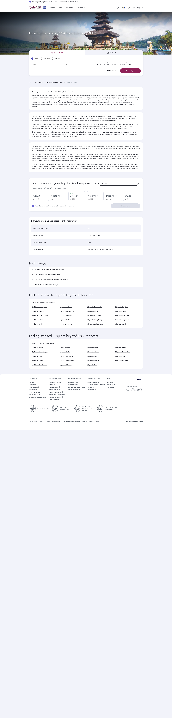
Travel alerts (110, 387)
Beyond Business (73, 384)
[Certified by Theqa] (134, 380)
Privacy (47, 421)
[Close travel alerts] (142, 2)
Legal (41, 421)
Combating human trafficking (71, 421)
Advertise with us (73, 389)
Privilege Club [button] (81, 7)
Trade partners (92, 389)
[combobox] (118, 183)
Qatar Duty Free (53, 389)
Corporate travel (73, 382)
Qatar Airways (34, 378)
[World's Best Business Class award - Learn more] (55, 408)
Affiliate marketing (93, 382)
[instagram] (141, 389)
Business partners (94, 378)
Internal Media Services (56, 394)
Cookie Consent (94, 421)
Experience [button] (69, 7)
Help (108, 378)
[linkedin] (134, 389)
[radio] (40, 196)
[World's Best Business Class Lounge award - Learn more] (77, 408)
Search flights (125, 206)
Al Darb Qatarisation (35, 392)
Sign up (140, 8)
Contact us (110, 382)
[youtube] (138, 389)
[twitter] (131, 389)
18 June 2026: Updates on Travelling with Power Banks (50, 2)
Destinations (39, 82)
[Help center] (117, 7)
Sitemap (84, 421)
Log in (133, 8)
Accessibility (56, 421)
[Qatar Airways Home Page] (35, 8)
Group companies (55, 378)
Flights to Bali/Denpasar (54, 82)
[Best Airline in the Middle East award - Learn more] (100, 408)
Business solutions (74, 378)
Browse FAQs (111, 384)
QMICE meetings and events (76, 387)
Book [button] (60, 7)
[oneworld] (44, 8)
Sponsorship (33, 389)
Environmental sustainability (37, 397)
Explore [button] (52, 7)
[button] (87, 269)
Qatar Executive (53, 387)
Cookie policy (33, 421)
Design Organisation (55, 397)
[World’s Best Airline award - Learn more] (32, 408)
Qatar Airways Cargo (55, 392)
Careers (31, 384)
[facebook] (127, 389)
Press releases (33, 387)
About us (31, 382)
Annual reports (33, 394)
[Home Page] (30, 82)
